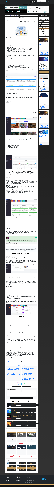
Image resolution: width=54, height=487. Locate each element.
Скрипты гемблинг (42, 54)
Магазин (28, 2)
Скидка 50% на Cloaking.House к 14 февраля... (42, 135)
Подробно (22, 456)
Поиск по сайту (7, 480)
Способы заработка (42, 27)
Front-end (44, 52)
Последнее (7, 477)
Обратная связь (19, 477)
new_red (8, 361)
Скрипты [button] (15, 2)
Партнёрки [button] (20, 2)
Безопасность (41, 29)
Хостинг (40, 69)
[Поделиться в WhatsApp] (25, 384)
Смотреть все (32, 401)
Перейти (37, 423)
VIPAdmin (8, 2)
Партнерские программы (43, 19)
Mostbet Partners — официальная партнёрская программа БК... (43, 81)
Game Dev (43, 51)
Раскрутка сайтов (42, 31)
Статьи (40, 25)
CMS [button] (11, 2)
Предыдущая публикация (17, 386)
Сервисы (24, 2)
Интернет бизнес (42, 33)
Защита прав (18, 480)
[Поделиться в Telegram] (21, 384)
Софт (40, 17)
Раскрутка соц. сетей (42, 35)
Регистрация (29, 478)
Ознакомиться (22, 485)
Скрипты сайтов (41, 21)
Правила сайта (18, 478)
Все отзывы (7, 478)
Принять (49, 485)
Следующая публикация (26, 386)
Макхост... (40, 61)
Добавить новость (33, 2)
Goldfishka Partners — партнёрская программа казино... (43, 98)
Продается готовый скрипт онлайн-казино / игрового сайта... (43, 43)
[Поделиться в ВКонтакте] (18, 384)
